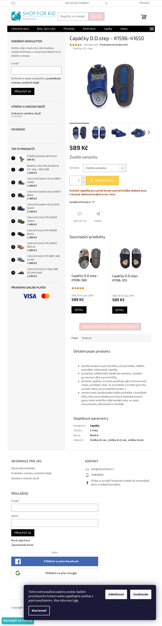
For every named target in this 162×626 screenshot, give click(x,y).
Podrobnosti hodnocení (114, 45)
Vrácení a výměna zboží (26, 113)
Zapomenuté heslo (22, 545)
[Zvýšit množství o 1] (84, 178)
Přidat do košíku (105, 180)
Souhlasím (140, 594)
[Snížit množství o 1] (84, 182)
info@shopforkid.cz (102, 469)
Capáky (94, 426)
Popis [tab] (75, 338)
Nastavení (39, 610)
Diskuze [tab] (86, 338)
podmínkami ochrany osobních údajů (36, 81)
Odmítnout (116, 594)
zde (75, 600)
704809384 (97, 475)
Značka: (83, 49)
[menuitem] (20, 29)
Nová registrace (20, 540)
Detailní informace (80, 202)
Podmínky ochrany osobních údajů (31, 473)
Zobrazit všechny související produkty (110, 326)
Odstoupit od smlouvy (17, 621)
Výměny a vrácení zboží (25, 478)
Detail (79, 309)
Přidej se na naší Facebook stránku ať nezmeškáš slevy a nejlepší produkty (120, 483)
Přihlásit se (22, 91)
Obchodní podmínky (77, 3)
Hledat (96, 16)
